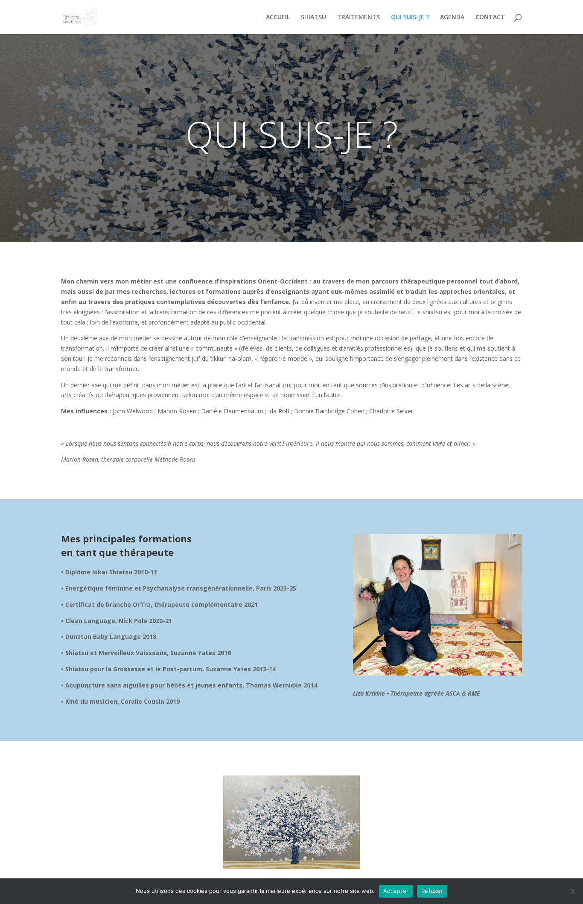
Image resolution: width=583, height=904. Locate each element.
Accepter (395, 890)
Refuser (432, 890)
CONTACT (490, 17)
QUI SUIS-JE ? (410, 17)
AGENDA (452, 17)
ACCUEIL (278, 17)
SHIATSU (313, 17)
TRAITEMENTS (358, 17)
